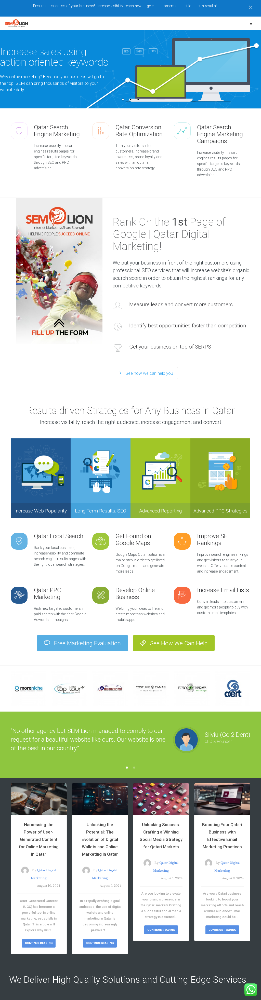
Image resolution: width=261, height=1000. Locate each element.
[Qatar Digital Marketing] (16, 23)
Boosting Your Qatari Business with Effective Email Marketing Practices (222, 835)
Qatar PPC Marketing (47, 594)
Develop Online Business (135, 594)
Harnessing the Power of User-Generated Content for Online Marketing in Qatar (39, 839)
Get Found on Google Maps (133, 540)
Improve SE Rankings (212, 540)
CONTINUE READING (39, 943)
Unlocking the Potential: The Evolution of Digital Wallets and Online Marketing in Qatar (100, 839)
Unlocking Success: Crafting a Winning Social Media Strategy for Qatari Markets (161, 835)
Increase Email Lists (223, 590)
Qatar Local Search (58, 536)
